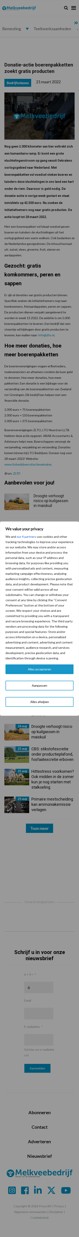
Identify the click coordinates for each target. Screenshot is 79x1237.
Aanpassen (39, 685)
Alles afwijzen (39, 702)
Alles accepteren (39, 669)
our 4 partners (26, 536)
